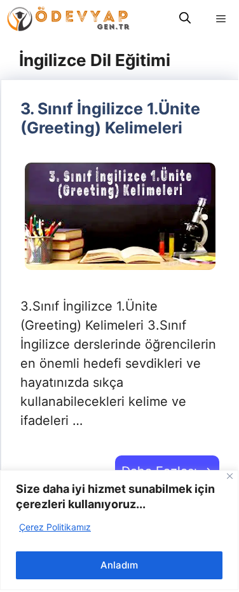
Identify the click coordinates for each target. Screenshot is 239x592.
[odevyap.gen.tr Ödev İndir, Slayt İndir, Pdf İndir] (68, 18)
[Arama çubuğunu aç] (185, 18)
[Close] (230, 476)
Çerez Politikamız (55, 526)
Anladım (119, 565)
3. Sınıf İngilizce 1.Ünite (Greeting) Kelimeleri (110, 118)
